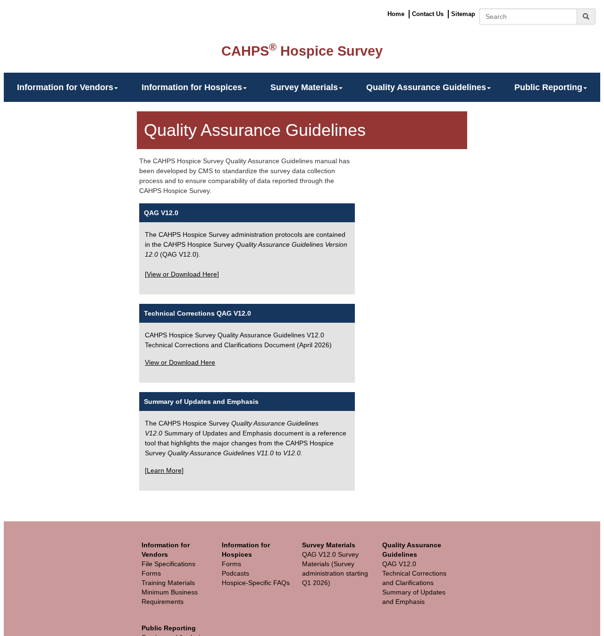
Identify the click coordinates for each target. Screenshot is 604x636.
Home (395, 13)
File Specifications (168, 564)
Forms (151, 573)
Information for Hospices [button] (192, 87)
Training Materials (168, 582)
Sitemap (463, 13)
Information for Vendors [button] (65, 87)
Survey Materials (328, 545)
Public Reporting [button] (548, 87)
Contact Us (428, 13)
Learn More (164, 470)
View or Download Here (182, 274)
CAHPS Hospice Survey (302, 51)
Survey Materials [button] (304, 87)
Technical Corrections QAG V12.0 (197, 313)
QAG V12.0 (161, 213)
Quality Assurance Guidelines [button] (426, 87)
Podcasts (235, 573)
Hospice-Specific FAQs (256, 582)
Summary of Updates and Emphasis (201, 401)
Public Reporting (169, 628)
